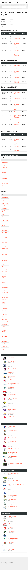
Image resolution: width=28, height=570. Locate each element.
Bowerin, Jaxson (5, 205)
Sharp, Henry (4, 269)
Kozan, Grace (4, 314)
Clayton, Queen (5, 294)
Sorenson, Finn (4, 274)
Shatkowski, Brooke (4, 186)
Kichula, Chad (4, 167)
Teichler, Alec (4, 280)
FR (21, 2)
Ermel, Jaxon (4, 222)
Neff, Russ (4, 172)
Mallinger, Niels (5, 248)
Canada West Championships (16, 82)
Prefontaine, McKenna (4, 327)
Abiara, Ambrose (5, 197)
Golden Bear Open (17, 41)
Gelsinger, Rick (4, 165)
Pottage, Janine (5, 183)
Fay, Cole (3, 225)
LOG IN (17, 2)
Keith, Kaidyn (4, 305)
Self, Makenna (4, 338)
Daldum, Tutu (4, 208)
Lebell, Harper (4, 319)
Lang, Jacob (4, 169)
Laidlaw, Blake (4, 240)
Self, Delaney (4, 336)
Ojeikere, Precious (3, 258)
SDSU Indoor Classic (16, 112)
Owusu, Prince (4, 266)
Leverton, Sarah (5, 321)
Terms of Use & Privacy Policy (7, 562)
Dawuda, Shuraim (3, 211)
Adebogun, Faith (5, 290)
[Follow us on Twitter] (26, 2)
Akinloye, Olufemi (3, 200)
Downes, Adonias (3, 217)
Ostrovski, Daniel (4, 264)
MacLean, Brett (5, 246)
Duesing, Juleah (5, 297)
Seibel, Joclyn (4, 333)
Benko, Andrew (5, 203)
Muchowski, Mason (4, 252)
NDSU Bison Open (17, 75)
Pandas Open (16, 50)
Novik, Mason (4, 254)
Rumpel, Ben (4, 178)
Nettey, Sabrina (5, 162)
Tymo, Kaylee (4, 346)
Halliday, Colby (4, 232)
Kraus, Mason (4, 237)
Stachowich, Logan (4, 277)
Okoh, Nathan (4, 260)
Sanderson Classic (17, 36)
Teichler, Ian (4, 282)
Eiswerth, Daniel (5, 220)
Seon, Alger (4, 180)
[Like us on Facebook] (24, 2)
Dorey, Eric (4, 214)
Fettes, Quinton (5, 227)
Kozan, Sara (4, 316)
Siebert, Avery (4, 341)
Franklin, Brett (4, 230)
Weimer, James (5, 287)
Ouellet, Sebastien (4, 175)
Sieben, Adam (4, 271)
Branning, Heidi (5, 292)
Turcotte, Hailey (5, 343)
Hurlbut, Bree (4, 299)
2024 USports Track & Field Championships (16, 125)
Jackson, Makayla (3, 303)
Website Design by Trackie (6, 563)
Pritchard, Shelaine (4, 331)
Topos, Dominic (5, 285)
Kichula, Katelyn (5, 308)
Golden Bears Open (17, 137)
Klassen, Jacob (4, 235)
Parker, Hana (4, 324)
